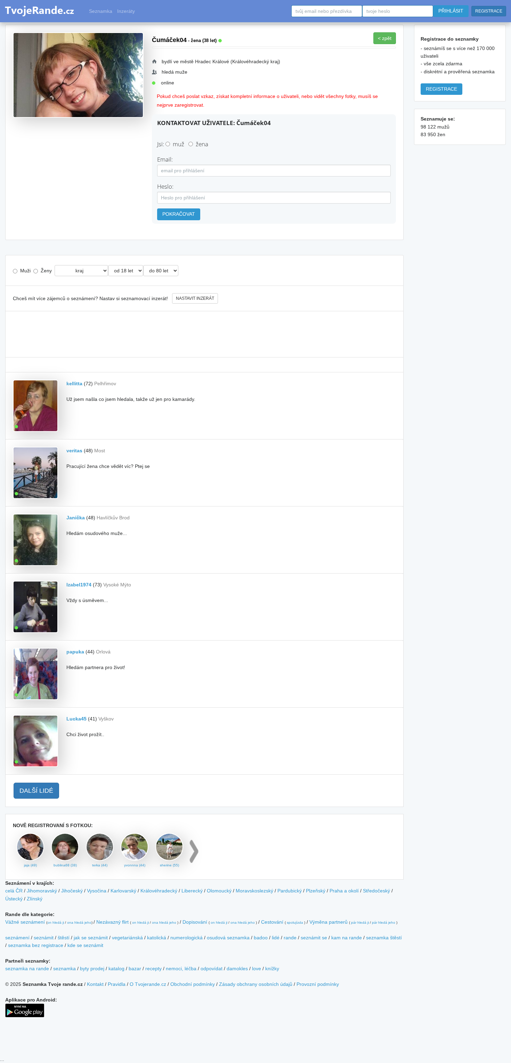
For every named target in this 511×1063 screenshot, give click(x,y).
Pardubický (289, 890)
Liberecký (192, 890)
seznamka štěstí (384, 937)
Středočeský (376, 890)
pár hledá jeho (383, 922)
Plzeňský (315, 890)
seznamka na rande (27, 968)
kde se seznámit (85, 945)
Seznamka (100, 11)
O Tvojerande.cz (148, 984)
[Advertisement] (204, 334)
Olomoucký (219, 890)
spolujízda (295, 922)
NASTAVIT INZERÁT (195, 298)
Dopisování (194, 922)
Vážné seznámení (25, 922)
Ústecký (14, 898)
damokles (237, 968)
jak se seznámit (91, 937)
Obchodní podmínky (192, 984)
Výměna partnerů (328, 922)
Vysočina (96, 890)
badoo (261, 937)
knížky (272, 968)
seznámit (44, 937)
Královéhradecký (158, 890)
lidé (275, 937)
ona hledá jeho (79, 922)
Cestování (272, 922)
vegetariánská (127, 937)
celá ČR (14, 890)
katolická (156, 937)
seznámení (17, 937)
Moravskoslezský (254, 890)
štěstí (64, 937)
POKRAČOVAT (178, 214)
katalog (116, 968)
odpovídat (211, 968)
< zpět (384, 38)
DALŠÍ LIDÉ (36, 790)
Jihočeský (72, 890)
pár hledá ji (360, 922)
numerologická (186, 937)
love (256, 968)
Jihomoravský (42, 890)
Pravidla (116, 984)
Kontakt (95, 984)
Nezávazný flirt (112, 922)
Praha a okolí (344, 890)
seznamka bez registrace (35, 945)
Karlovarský (123, 890)
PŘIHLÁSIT (450, 11)
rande (290, 937)
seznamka (64, 968)
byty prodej (92, 968)
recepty (153, 968)
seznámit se (314, 937)
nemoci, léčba (181, 968)
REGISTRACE (488, 11)
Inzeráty (126, 11)
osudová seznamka (228, 937)
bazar (135, 968)
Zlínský (34, 898)
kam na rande (346, 937)
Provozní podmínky (318, 984)
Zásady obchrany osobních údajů (255, 984)
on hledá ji (55, 922)
